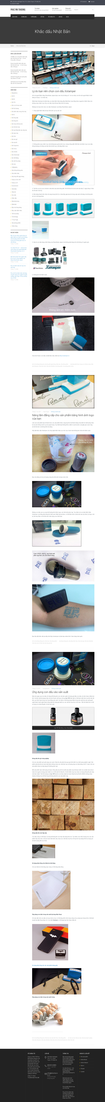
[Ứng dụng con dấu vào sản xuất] (63, 669)
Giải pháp (14, 189)
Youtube (92, 1)
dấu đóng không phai (63, 641)
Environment (15, 185)
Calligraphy (14, 167)
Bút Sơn (14, 136)
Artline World (84, 1059)
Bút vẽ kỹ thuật (15, 155)
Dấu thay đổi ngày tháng (50, 364)
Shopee (82, 1068)
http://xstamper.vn (64, 355)
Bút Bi (13, 99)
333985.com (14, 56)
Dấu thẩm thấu (15, 173)
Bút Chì (13, 102)
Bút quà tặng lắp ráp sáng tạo (19, 130)
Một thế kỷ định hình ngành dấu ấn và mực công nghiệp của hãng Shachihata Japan (18, 258)
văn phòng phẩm (59, 366)
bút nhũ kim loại (16, 127)
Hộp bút (14, 192)
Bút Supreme (15, 145)
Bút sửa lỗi (14, 142)
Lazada (82, 1071)
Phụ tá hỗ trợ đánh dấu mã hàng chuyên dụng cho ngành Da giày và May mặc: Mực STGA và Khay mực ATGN (68, 1095)
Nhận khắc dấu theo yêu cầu (46, 643)
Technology (15, 216)
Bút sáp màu (15, 133)
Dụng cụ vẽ (82, 364)
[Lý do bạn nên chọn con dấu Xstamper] (63, 69)
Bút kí (13, 114)
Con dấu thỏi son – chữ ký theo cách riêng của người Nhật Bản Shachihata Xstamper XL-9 (19, 249)
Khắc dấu (58, 364)
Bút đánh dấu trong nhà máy (19, 111)
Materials (14, 204)
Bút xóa (14, 164)
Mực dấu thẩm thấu (53, 1038)
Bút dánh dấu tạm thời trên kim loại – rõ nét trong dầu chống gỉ (19, 58)
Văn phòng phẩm (64, 364)
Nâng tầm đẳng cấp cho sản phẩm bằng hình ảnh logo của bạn (63, 417)
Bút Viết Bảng (15, 158)
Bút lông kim (15, 121)
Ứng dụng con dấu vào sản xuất (50, 692)
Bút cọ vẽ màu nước (17, 105)
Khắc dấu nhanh (42, 366)
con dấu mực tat (71, 1038)
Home (12, 45)
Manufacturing (15, 201)
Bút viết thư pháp (16, 161)
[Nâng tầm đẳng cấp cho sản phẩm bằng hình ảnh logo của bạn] (63, 393)
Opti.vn (82, 1065)
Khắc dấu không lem (36, 1040)
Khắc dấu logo (81, 641)
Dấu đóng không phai (39, 364)
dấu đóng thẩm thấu (74, 364)
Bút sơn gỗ (14, 139)
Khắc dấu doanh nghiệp (87, 1038)
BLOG (33, 364)
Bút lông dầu (15, 117)
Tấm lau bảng (15, 213)
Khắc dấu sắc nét (36, 643)
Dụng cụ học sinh (16, 179)
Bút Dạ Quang (15, 108)
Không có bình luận (54, 87)
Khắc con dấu (88, 364)
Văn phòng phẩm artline (68, 366)
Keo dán (14, 195)
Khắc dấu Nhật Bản (51, 366)
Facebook (84, 1)
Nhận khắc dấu (71, 1040)
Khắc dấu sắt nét (53, 1040)
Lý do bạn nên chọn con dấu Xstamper (54, 91)
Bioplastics (14, 93)
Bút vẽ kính (14, 151)
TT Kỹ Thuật (15, 220)
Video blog (14, 226)
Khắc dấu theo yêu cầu (62, 1040)
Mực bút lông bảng (17, 207)
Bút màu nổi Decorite (17, 124)
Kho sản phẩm (84, 1056)
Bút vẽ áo (14, 148)
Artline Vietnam (84, 1062)
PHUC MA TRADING (18, 9)
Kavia (12, 63)
